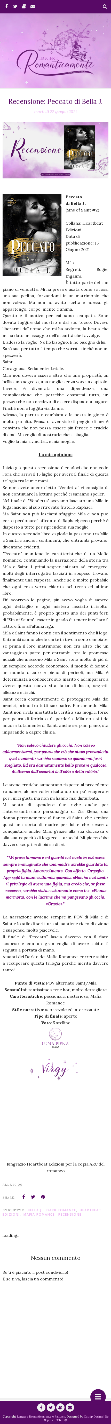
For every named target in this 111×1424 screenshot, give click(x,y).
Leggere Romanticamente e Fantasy (41, 1416)
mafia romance (39, 1214)
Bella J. (35, 1210)
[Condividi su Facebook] (23, 1197)
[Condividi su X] (33, 1197)
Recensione (70, 1214)
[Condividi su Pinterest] (43, 1197)
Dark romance (61, 1210)
